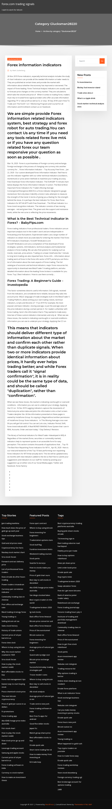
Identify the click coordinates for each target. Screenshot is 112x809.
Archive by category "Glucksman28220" (60, 31)
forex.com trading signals (18, 4)
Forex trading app (9, 716)
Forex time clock (9, 642)
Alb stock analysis (37, 691)
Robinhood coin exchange (69, 603)
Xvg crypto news (65, 577)
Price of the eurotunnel (40, 630)
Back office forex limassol (40, 616)
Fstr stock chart (8, 728)
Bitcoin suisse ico (37, 635)
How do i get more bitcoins (69, 590)
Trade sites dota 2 (85, 93)
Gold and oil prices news (12, 543)
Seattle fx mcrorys (38, 563)
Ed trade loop (35, 762)
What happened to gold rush (70, 743)
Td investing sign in (66, 538)
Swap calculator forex (67, 586)
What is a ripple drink (86, 98)
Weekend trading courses (41, 554)
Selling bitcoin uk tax (10, 621)
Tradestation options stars (41, 540)
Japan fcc (33, 728)
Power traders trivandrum (13, 584)
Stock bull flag (36, 545)
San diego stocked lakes (40, 595)
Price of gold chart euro (40, 575)
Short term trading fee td (41, 750)
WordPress (49, 804)
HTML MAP (87, 804)
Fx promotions (8, 711)
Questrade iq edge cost (40, 655)
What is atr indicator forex (69, 693)
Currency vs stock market (13, 773)
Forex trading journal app (68, 607)
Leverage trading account (13, 748)
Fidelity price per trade (67, 551)
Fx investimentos (84, 82)
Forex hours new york (67, 722)
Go (102, 61)
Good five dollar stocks (39, 724)
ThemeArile (78, 804)
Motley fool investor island (88, 87)
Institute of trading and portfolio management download (68, 619)
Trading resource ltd (66, 668)
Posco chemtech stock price (13, 691)
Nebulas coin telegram (67, 664)
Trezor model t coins (38, 675)
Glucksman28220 (14, 59)
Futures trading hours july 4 (69, 612)
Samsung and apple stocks (13, 753)
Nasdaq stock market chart (13, 552)
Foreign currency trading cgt (70, 777)
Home (37, 31)
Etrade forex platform (67, 688)
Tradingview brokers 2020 (41, 607)
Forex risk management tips (13, 679)
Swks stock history (10, 626)
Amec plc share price (66, 563)
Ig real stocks (35, 612)
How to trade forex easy (68, 756)
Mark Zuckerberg (17, 70)
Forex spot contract (38, 523)
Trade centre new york (39, 704)
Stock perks (35, 558)
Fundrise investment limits (41, 549)
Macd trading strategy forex (14, 612)
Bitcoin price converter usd (41, 621)
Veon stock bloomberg (67, 773)
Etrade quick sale (37, 745)
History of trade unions (12, 630)
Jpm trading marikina (10, 523)
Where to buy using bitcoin (13, 647)
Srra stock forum (9, 557)
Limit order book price (67, 567)
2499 (60, 789)
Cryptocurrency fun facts (12, 548)
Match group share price (40, 733)
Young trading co (9, 616)
